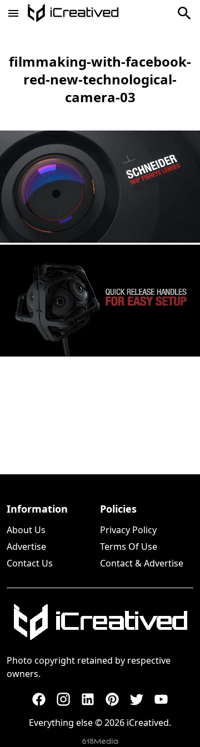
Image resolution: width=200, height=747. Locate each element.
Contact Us (30, 563)
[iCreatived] (100, 622)
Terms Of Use (128, 546)
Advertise (26, 546)
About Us (26, 530)
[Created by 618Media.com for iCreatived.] (100, 741)
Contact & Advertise (141, 563)
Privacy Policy (128, 530)
